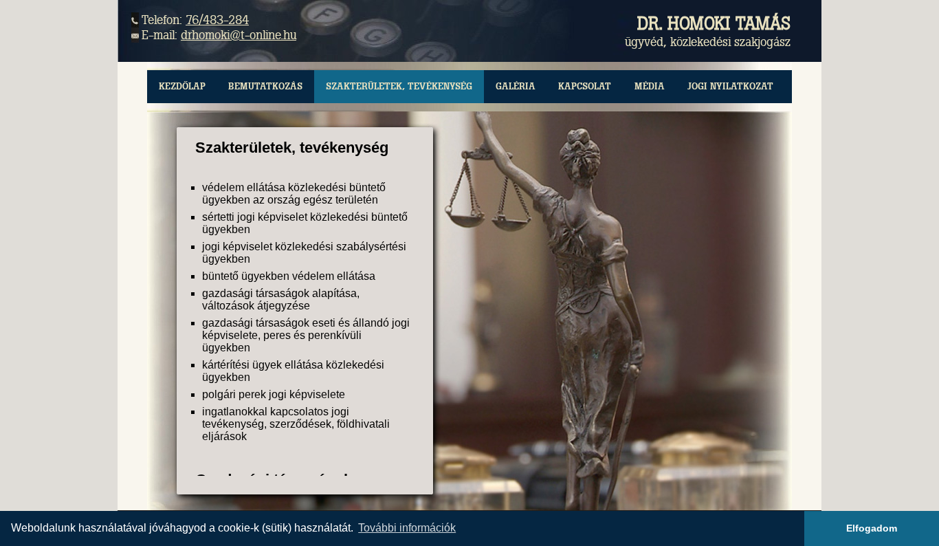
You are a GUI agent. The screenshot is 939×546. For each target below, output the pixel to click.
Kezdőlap (182, 86)
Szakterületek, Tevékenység (399, 86)
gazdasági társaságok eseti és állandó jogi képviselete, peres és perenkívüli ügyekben (306, 335)
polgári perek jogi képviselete (273, 394)
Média (649, 86)
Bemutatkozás (265, 86)
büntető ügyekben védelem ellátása (288, 276)
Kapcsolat (584, 86)
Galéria (515, 86)
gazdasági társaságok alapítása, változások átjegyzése (281, 299)
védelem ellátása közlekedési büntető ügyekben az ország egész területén (294, 194)
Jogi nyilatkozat (730, 86)
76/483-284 (217, 20)
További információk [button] (407, 528)
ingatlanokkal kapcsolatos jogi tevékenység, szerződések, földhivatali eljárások (296, 424)
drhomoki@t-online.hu (238, 35)
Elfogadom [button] (871, 528)
